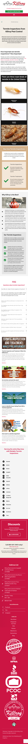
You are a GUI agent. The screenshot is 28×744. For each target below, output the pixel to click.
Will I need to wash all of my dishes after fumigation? (12, 323)
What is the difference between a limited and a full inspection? (12, 301)
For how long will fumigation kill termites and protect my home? (12, 331)
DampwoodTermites (14, 144)
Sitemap (5, 731)
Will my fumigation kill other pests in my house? (11, 327)
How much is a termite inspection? (11, 433)
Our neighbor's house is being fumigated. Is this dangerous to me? (11, 310)
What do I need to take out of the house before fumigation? (11, 320)
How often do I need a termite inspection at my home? (13, 289)
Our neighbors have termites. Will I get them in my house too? (12, 306)
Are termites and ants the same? (10, 380)
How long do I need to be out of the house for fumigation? (11, 315)
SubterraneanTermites (14, 101)
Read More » (4, 362)
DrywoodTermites (14, 122)
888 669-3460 (8, 600)
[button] (14, 15)
